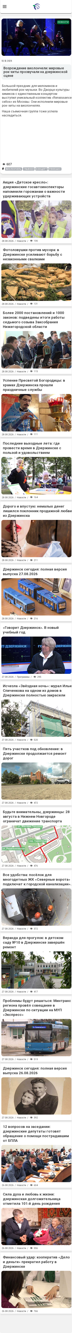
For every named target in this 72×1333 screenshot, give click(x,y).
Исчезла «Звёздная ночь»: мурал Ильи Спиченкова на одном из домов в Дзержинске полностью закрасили (37, 690)
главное (29, 169)
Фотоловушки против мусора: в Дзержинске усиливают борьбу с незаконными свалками (32, 254)
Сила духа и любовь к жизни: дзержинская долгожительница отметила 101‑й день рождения (31, 1199)
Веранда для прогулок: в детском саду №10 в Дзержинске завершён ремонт (34, 942)
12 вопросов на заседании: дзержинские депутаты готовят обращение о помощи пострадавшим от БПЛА (36, 1133)
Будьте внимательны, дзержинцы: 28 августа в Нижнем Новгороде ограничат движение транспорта (36, 816)
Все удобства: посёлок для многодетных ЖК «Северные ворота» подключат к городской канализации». (37, 879)
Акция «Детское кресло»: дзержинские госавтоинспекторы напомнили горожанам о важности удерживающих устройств (34, 189)
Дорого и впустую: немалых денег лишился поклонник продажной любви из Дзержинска (37, 511)
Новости (63, 22)
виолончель (14, 169)
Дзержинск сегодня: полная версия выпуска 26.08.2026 (35, 1070)
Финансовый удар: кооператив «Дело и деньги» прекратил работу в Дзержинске (36, 1262)
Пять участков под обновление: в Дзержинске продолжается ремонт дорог (35, 753)
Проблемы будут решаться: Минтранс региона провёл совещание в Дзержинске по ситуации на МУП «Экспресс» (37, 1007)
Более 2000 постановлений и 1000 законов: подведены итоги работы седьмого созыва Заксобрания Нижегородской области (34, 320)
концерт (41, 169)
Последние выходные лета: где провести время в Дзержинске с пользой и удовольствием (32, 448)
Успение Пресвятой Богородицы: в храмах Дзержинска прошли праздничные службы (34, 385)
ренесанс (55, 169)
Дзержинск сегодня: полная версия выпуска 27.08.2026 (35, 571)
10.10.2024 (7, 60)
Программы (23, 677)
